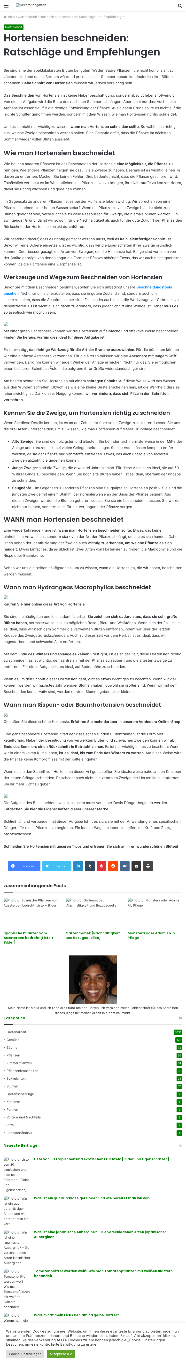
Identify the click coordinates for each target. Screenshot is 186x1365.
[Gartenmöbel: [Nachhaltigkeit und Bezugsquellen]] (93, 913)
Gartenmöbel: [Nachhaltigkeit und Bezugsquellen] (93, 935)
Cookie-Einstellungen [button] (25, 1354)
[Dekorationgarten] (31, 5)
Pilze (10, 1125)
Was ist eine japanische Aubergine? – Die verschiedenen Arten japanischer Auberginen (100, 1234)
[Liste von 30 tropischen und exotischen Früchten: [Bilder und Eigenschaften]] (17, 1175)
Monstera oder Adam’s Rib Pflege (151, 935)
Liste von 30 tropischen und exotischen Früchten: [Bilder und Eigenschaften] (101, 1159)
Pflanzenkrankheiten (22, 1071)
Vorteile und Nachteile (24, 1117)
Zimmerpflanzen (19, 1063)
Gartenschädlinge (20, 1094)
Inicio (11, 17)
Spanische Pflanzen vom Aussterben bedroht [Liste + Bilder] (29, 938)
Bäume (12, 1047)
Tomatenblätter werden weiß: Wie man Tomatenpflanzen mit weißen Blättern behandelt (103, 1273)
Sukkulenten (16, 1078)
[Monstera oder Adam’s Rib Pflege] (155, 913)
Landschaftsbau (19, 1133)
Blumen (12, 1086)
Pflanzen (13, 1055)
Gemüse (13, 1040)
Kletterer (13, 1102)
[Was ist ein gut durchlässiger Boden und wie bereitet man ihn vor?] (17, 1211)
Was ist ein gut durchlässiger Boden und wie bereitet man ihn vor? (92, 1198)
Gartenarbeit (27, 17)
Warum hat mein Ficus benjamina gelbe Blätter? (76, 1315)
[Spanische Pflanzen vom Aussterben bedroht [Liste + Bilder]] (31, 913)
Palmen (12, 1109)
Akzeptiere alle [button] (61, 1354)
